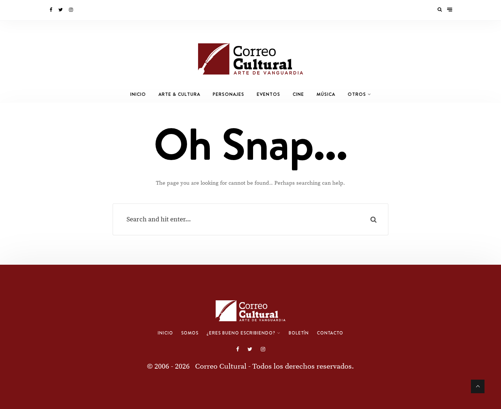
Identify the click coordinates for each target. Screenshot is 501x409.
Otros (357, 94)
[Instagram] (71, 10)
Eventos (268, 94)
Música (326, 94)
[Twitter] (61, 10)
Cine (298, 94)
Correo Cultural (220, 366)
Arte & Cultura (179, 94)
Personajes (228, 94)
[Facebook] (51, 10)
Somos (189, 333)
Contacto (330, 333)
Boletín (299, 333)
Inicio (138, 94)
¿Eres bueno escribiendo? (240, 333)
